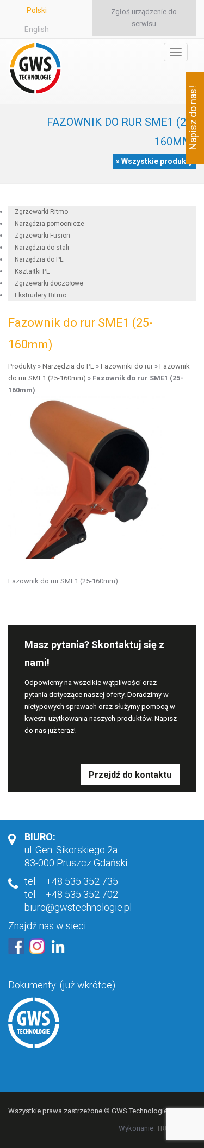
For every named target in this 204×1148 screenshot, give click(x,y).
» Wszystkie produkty (154, 161)
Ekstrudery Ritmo (40, 295)
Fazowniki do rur (127, 366)
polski (37, 10)
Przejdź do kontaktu (130, 775)
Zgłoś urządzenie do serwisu (144, 18)
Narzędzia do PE (68, 366)
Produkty (22, 366)
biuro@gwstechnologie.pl (78, 907)
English (36, 29)
